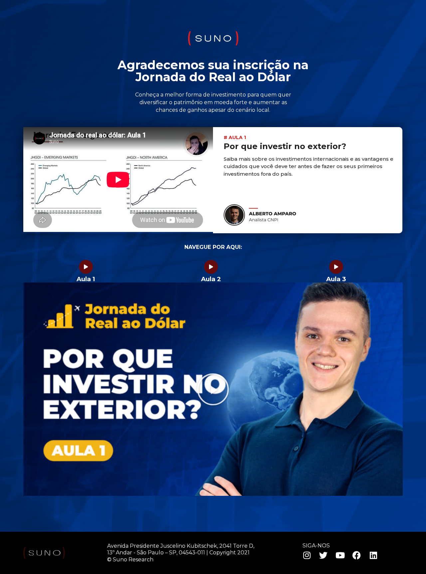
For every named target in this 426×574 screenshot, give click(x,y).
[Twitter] (323, 555)
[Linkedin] (373, 555)
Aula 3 (336, 279)
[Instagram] (307, 555)
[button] (213, 389)
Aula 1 (86, 279)
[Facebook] (356, 555)
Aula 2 (211, 279)
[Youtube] (340, 555)
